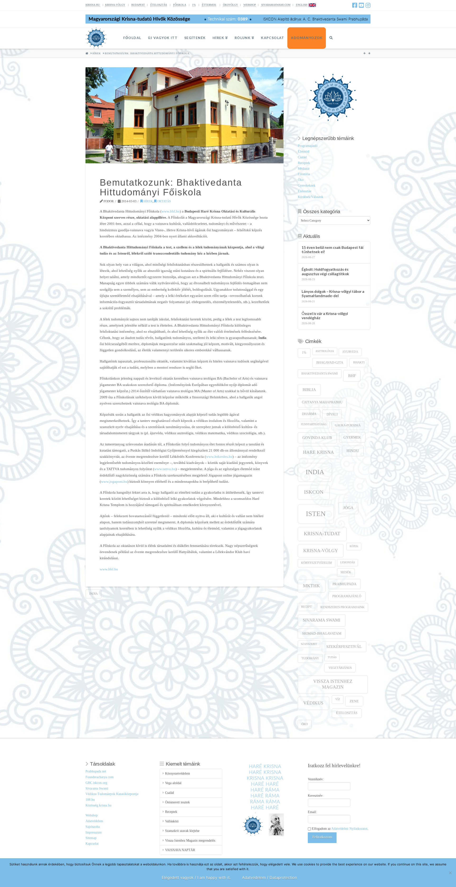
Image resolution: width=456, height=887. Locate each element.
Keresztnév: (315, 795)
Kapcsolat (92, 843)
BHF (352, 375)
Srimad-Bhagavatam (321, 633)
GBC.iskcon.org (96, 783)
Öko (301, 180)
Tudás (332, 657)
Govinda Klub (317, 438)
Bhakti (359, 362)
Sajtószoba (93, 827)
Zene (354, 701)
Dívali (332, 414)
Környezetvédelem (316, 562)
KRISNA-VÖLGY (115, 4)
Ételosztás (304, 191)
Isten (316, 513)
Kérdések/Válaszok (310, 197)
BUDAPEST (138, 4)
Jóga (348, 508)
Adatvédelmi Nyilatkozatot (349, 828)
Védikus (313, 702)
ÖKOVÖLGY (230, 4)
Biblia (309, 389)
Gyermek (352, 437)
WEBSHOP (249, 4)
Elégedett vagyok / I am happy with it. (196, 877)
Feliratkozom (322, 837)
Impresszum (94, 832)
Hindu (353, 451)
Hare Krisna (318, 452)
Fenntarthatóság (314, 424)
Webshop (92, 815)
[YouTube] (361, 5)
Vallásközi (172, 821)
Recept (306, 606)
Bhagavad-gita (329, 362)
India (93, 593)
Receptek (304, 163)
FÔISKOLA (179, 4)
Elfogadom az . (339, 828)
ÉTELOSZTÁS (158, 4)
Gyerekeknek (306, 185)
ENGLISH (301, 4)
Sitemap (91, 838)
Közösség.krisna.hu (98, 805)
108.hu (90, 799)
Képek (354, 546)
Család (302, 157)
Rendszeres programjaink (342, 607)
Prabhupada (344, 584)
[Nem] (450, 872)
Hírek (148, 201)
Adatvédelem (94, 821)
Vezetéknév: (316, 779)
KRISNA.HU (93, 4)
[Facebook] (354, 5)
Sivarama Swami (321, 620)
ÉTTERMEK (209, 4)
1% (194, 4)
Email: (312, 812)
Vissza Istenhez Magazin (332, 684)
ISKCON (313, 492)
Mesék (346, 572)
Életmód (303, 151)
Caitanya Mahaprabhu (322, 402)
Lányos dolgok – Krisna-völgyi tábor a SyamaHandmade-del (333, 293)
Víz (337, 699)
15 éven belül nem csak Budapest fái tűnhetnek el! (332, 249)
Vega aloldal (173, 783)
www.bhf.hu (171, 211)
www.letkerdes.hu (219, 456)
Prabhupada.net (96, 771)
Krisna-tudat (322, 533)
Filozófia (304, 174)
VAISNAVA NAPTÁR (180, 850)
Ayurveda (350, 351)
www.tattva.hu (165, 469)
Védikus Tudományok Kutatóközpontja (112, 794)
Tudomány (310, 658)
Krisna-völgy (320, 550)
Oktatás (164, 201)
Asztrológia (324, 351)
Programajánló (308, 146)
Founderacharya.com (100, 777)
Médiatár (304, 168)
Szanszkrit (309, 644)
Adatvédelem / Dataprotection (269, 877)
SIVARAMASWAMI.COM (275, 4)
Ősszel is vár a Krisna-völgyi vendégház (325, 315)
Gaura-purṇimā (348, 425)
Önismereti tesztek (177, 802)
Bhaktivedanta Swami (319, 373)
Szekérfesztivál (344, 647)
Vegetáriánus (340, 668)
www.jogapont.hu (114, 481)
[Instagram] (368, 5)
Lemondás (347, 562)
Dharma (309, 414)
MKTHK (311, 585)
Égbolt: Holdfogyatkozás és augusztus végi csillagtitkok (325, 271)
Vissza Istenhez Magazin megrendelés (190, 840)
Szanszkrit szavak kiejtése (182, 831)
